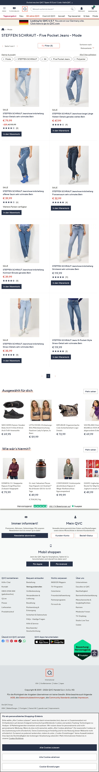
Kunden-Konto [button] (62, 535)
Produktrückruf (8, 612)
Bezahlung (30, 603)
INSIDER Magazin (58, 582)
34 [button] (44, 59)
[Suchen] (72, 9)
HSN (3, 708)
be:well (61, 16)
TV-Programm (57, 587)
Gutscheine (55, 591)
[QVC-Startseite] (3, 29)
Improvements (54, 708)
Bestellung (30, 582)
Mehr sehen (90, 391)
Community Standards (59, 697)
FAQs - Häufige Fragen (35, 619)
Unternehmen (81, 582)
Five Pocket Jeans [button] (61, 59)
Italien (55, 683)
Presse (4, 603)
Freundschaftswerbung (60, 595)
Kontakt (5, 587)
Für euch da (56, 604)
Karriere (79, 607)
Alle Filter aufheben (88, 54)
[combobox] (50, 9)
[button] (4, 10)
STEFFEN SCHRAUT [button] (27, 59)
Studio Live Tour (82, 620)
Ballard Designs (12, 708)
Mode (95, 16)
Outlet (78, 625)
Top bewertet (74, 16)
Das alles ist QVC (83, 587)
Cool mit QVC (48, 16)
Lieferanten (6, 607)
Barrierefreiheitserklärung (86, 595)
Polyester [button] (80, 59)
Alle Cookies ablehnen (49, 757)
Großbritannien (45, 683)
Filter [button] (49, 45)
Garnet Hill (32, 708)
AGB (12, 697)
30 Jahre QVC (32, 16)
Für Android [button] (61, 564)
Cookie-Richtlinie (16, 738)
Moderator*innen (83, 612)
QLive (4, 598)
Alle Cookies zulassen (49, 747)
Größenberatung (33, 591)
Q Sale (86, 16)
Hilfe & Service (32, 623)
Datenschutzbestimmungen (32, 697)
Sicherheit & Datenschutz (36, 615)
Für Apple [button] (37, 564)
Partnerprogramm (58, 600)
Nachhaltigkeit (82, 591)
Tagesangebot (9, 16)
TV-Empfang (81, 616)
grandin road (43, 708)
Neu (21, 16)
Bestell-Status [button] (86, 535)
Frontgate (23, 708)
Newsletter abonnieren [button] (24, 535)
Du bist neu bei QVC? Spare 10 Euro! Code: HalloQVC (49, 2)
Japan (62, 683)
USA (37, 683)
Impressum (83, 697)
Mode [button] (8, 59)
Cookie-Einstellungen (49, 766)
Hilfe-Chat (6, 582)
